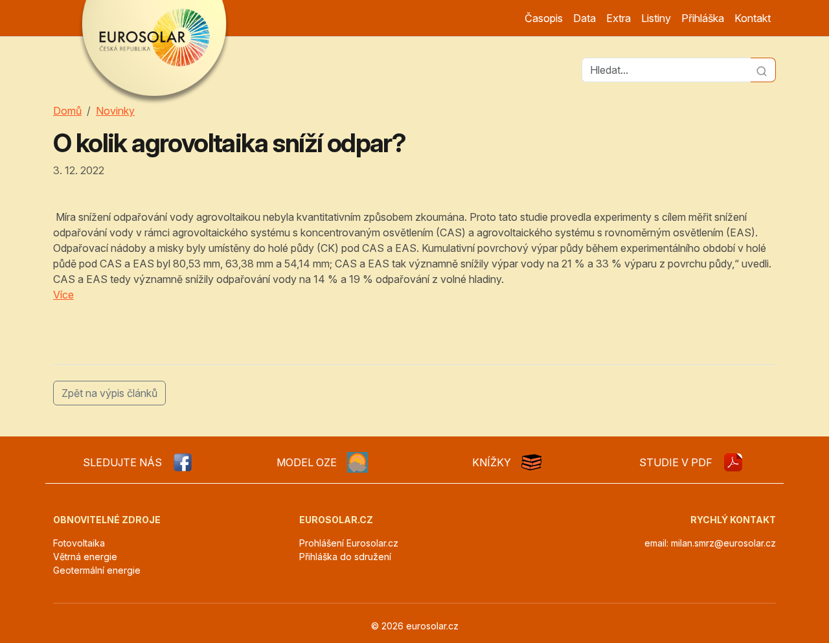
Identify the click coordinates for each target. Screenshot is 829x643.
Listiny (656, 18)
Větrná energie (85, 556)
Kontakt (752, 18)
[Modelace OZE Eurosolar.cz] (357, 462)
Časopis (544, 18)
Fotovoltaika (79, 542)
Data (584, 18)
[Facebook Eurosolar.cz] (182, 462)
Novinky (115, 110)
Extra (618, 18)
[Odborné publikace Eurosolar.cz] (531, 462)
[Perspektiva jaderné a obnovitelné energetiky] (733, 462)
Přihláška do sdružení (345, 556)
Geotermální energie (97, 570)
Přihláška (702, 18)
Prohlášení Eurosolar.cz (348, 542)
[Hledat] (763, 70)
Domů (67, 110)
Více (63, 294)
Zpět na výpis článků (109, 393)
